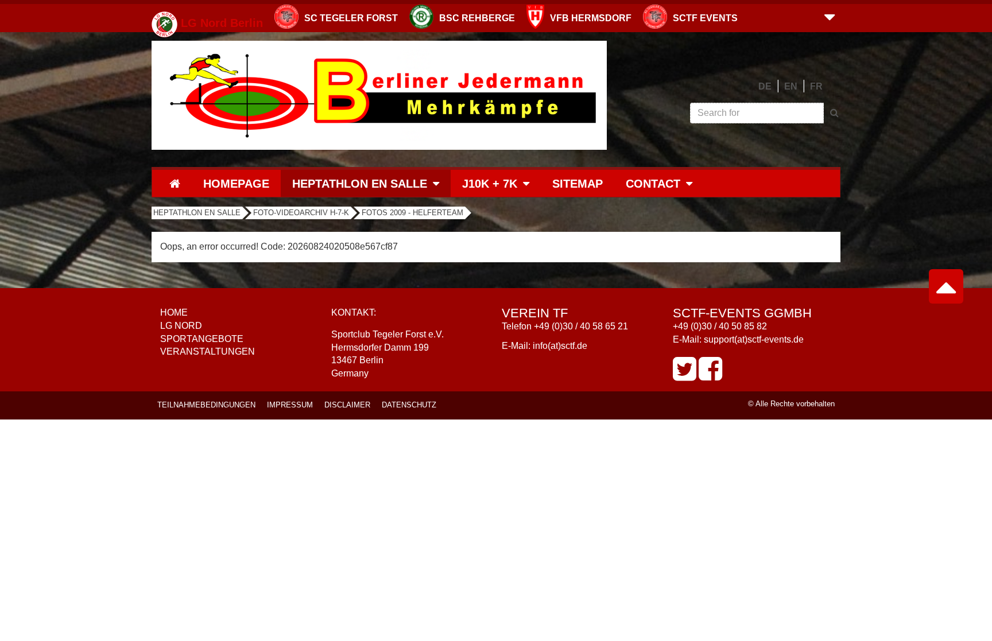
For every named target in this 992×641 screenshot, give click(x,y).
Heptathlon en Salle (359, 183)
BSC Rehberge (477, 18)
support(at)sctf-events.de (754, 339)
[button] (829, 16)
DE (765, 86)
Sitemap (577, 183)
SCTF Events (705, 18)
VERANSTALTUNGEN (207, 351)
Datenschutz (409, 405)
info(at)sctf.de (560, 346)
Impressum (290, 405)
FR (816, 86)
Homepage (236, 183)
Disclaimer (347, 405)
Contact (653, 183)
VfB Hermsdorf (590, 18)
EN (790, 86)
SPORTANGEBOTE (201, 339)
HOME (174, 312)
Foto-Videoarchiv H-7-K (301, 212)
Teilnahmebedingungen (206, 405)
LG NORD (181, 326)
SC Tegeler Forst (351, 18)
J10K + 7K (489, 183)
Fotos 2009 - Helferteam (412, 212)
